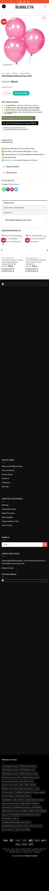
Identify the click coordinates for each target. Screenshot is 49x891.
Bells (26, 785)
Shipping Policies (39, 849)
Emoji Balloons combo (9, 800)
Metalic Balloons (25, 73)
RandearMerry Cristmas (10, 818)
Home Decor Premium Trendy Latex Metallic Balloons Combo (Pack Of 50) (12, 262)
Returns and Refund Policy (12, 466)
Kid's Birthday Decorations (21, 807)
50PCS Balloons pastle (27, 770)
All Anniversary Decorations (11, 777)
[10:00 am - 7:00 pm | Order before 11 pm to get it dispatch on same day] (24, 1)
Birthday (5, 505)
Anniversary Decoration (10, 781)
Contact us (6, 482)
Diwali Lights (20, 796)
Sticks (32, 826)
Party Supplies (7, 517)
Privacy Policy (7, 474)
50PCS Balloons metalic (10, 770)
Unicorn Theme (7, 830)
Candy (37, 788)
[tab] (7, 140)
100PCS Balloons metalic (10, 774)
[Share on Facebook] (8, 189)
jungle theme (6, 807)
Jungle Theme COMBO (22, 830)
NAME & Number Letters (10, 811)
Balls (21, 785)
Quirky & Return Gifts (10, 521)
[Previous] (1, 255)
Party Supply (6, 73)
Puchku (37, 815)
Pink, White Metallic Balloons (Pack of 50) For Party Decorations (36, 262)
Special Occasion (8, 513)
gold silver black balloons (10, 803)
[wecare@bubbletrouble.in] (20, 1)
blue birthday (19, 788)
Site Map (5, 486)
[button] (4, 6)
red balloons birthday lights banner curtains (16, 822)
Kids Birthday (36, 807)
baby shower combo (26, 781)
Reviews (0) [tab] (8, 213)
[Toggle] (4, 166)
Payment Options (13, 851)
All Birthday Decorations (31, 777)
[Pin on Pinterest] (12, 189)
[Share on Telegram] (16, 189)
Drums (28, 796)
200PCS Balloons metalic (29, 774)
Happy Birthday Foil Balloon (30, 803)
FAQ (12, 849)
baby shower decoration (10, 785)
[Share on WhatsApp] (4, 189)
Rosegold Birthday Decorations (12, 826)
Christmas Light (7, 792)
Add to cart (21, 93)
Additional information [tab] (14, 208)
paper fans (5, 815)
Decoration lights (8, 796)
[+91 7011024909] (28, 1)
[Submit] (44, 12)
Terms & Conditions (23, 849)
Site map (36, 852)
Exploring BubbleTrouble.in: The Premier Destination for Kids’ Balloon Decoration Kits (24, 562)
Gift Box (21, 800)
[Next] (47, 255)
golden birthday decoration (34, 800)
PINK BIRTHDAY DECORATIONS (22, 815)
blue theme (29, 788)
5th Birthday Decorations (28, 766)
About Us (5, 478)
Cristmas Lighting (38, 792)
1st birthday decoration (10, 766)
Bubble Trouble (8, 568)
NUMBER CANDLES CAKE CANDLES (33, 811)
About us (6, 849)
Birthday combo (7, 788)
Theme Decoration (9, 509)
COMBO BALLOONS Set (23, 792)
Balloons (15, 73)
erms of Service (8, 470)
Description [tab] (9, 203)
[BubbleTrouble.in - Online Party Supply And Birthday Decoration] (24, 6)
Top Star (39, 826)
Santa (26, 826)
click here (33, 160)
